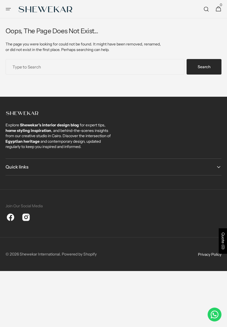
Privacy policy (209, 254)
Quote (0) (223, 241)
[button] (8, 9)
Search (204, 66)
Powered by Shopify (79, 254)
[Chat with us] (214, 314)
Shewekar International (40, 254)
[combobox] (95, 67)
